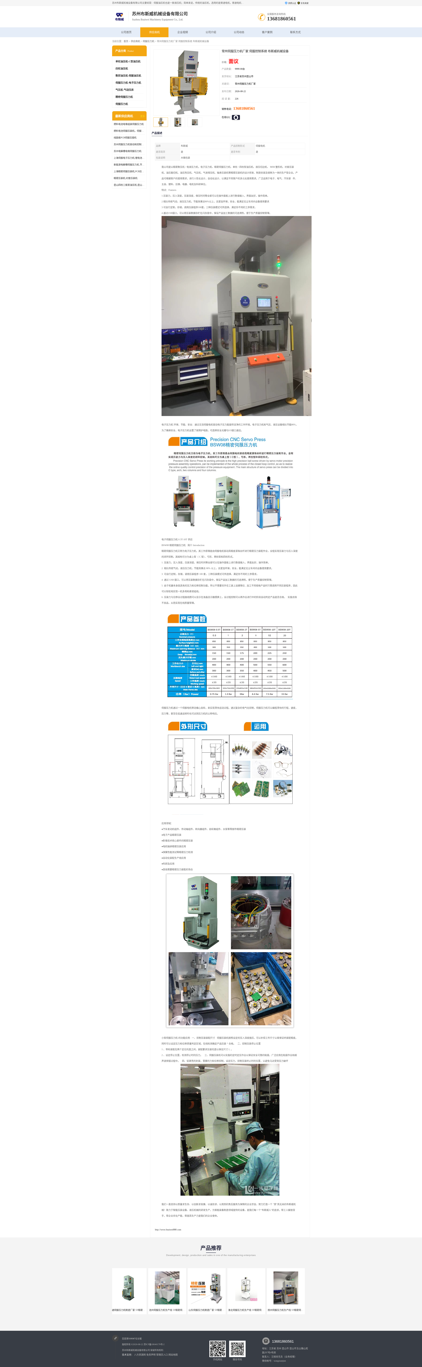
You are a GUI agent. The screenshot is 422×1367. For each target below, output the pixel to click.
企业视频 (182, 32)
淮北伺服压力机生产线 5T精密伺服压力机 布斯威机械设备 (142, 1310)
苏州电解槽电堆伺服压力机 (127, 151)
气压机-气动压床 (125, 89)
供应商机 (154, 32)
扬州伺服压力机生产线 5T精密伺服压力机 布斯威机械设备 (182, 1310)
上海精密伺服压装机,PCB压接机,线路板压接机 (129, 171)
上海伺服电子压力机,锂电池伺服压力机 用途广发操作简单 (129, 158)
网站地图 (173, 1354)
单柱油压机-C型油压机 (128, 61)
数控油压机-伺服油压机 (128, 75)
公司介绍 (211, 32)
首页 (126, 41)
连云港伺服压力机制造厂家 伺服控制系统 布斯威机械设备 (300, 1310)
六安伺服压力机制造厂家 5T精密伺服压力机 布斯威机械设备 (223, 1310)
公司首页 (126, 32)
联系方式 (295, 32)
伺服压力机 (148, 41)
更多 (142, 116)
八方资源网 (140, 1354)
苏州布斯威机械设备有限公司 (136, 1350)
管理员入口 (162, 1354)
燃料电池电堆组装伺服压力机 (129, 124)
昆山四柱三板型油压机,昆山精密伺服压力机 (129, 185)
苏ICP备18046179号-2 (154, 1344)
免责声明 (151, 1354)
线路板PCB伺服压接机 (125, 137)
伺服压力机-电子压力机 (128, 82)
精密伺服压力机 (124, 97)
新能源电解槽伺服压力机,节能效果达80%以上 (129, 164)
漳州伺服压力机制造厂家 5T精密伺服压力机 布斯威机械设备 (262, 1310)
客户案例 (267, 32)
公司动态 (239, 32)
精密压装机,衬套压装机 (125, 178)
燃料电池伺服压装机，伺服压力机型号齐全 (129, 131)
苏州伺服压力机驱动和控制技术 (129, 144)
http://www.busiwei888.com (168, 1229)
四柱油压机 (122, 68)
